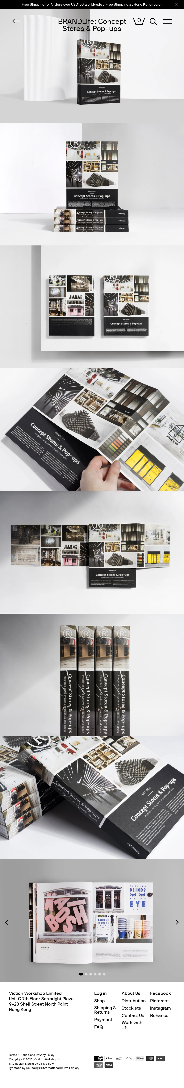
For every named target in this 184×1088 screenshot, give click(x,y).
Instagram (160, 1008)
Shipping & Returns (105, 1010)
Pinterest (159, 1001)
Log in (100, 993)
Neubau (31, 1068)
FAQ (98, 1027)
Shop (99, 1001)
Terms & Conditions (22, 1055)
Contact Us (133, 1015)
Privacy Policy (45, 1055)
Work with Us (132, 1024)
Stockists (131, 1008)
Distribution (134, 1001)
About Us (131, 993)
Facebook (160, 993)
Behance (159, 1015)
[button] (6, 922)
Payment (103, 1019)
